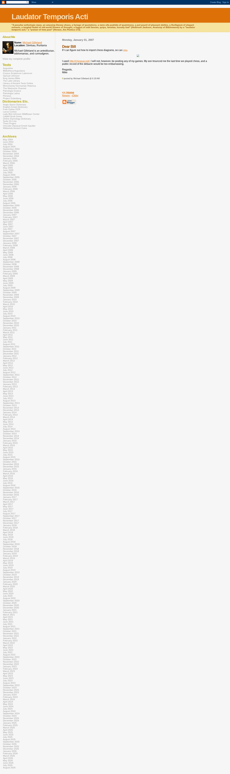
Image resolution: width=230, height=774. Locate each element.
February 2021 (10, 612)
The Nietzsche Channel (14, 88)
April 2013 (8, 391)
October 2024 (10, 716)
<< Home (68, 92)
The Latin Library (11, 81)
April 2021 (8, 617)
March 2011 (9, 332)
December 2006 (11, 212)
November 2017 (11, 521)
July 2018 (8, 539)
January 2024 (10, 695)
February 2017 (10, 499)
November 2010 (11, 323)
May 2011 (8, 337)
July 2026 (8, 765)
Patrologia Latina (11, 93)
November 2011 (11, 351)
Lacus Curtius (10, 112)
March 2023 (9, 671)
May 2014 (8, 422)
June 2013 (8, 396)
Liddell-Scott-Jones (12, 116)
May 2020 (8, 591)
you (125, 50)
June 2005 (8, 170)
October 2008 (10, 264)
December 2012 (11, 382)
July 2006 (8, 201)
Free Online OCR (11, 109)
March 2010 (9, 304)
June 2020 (8, 593)
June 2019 (8, 565)
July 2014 (8, 426)
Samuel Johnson (11, 75)
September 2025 (11, 742)
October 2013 (10, 405)
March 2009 (9, 276)
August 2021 (9, 626)
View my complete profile (16, 59)
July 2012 (8, 370)
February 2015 (10, 443)
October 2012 (10, 377)
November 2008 (11, 266)
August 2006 (9, 203)
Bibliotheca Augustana (14, 70)
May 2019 (8, 563)
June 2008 (8, 255)
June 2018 (8, 537)
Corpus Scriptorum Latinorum (17, 73)
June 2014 (8, 424)
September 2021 (11, 629)
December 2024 (11, 720)
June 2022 (8, 650)
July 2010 (8, 314)
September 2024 (11, 713)
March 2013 (9, 389)
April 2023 (8, 673)
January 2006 (10, 187)
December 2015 (11, 466)
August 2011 (9, 344)
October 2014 (10, 433)
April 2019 (8, 560)
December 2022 (11, 664)
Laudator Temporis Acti (50, 17)
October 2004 (10, 151)
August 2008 (9, 259)
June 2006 (8, 198)
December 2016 (11, 495)
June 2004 (8, 142)
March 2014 (9, 417)
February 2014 (10, 415)
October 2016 (10, 490)
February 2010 (10, 302)
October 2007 (10, 236)
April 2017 (8, 504)
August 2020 (9, 598)
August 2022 (9, 655)
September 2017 (11, 516)
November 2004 (11, 154)
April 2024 (8, 702)
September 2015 (11, 459)
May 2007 (8, 224)
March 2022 (9, 643)
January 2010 (10, 299)
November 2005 (11, 182)
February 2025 (10, 725)
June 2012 (8, 368)
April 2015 (8, 448)
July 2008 (8, 257)
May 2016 (8, 478)
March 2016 (9, 473)
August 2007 (9, 231)
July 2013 (8, 398)
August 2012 (9, 372)
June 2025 (8, 735)
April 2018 (8, 532)
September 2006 (11, 205)
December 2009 (11, 297)
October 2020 (10, 603)
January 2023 (10, 666)
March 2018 (9, 530)
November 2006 (11, 210)
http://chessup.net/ (79, 61)
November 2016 (11, 492)
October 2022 (10, 659)
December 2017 (11, 523)
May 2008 (8, 252)
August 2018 (9, 542)
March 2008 (9, 248)
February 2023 (10, 669)
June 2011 (8, 339)
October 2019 (10, 575)
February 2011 (10, 330)
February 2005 (10, 161)
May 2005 (8, 168)
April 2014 (8, 419)
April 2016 (8, 476)
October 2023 (10, 688)
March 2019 (9, 558)
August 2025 (9, 739)
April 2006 (8, 194)
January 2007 (10, 215)
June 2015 (8, 452)
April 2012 (8, 363)
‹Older (75, 95)
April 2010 (8, 306)
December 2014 (11, 438)
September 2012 (11, 375)
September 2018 (11, 544)
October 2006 (10, 208)
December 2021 (11, 636)
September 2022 (11, 657)
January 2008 (10, 243)
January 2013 (10, 384)
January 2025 (10, 723)
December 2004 (11, 156)
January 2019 (10, 553)
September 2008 (11, 262)
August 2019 (9, 570)
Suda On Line (10, 121)
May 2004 (8, 139)
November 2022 (11, 662)
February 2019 (10, 556)
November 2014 (11, 436)
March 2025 (9, 727)
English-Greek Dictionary (15, 107)
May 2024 (8, 704)
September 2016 (11, 488)
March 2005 (9, 163)
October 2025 (10, 744)
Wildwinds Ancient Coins (15, 128)
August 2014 (9, 429)
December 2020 (11, 608)
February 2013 (10, 386)
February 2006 (10, 189)
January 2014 (10, 412)
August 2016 (9, 485)
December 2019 (11, 579)
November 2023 (11, 690)
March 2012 (9, 361)
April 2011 (8, 335)
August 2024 (9, 711)
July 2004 (8, 144)
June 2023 (8, 678)
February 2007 (10, 217)
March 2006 (9, 191)
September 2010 (11, 318)
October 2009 (10, 292)
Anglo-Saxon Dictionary (14, 104)
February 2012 (10, 358)
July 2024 (8, 709)
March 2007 (9, 219)
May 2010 (8, 309)
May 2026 (8, 760)
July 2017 (8, 511)
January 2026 (10, 751)
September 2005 (11, 177)
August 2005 (9, 175)
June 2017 (8, 509)
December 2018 (11, 551)
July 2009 (8, 285)
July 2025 (8, 737)
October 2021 (10, 631)
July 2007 (8, 229)
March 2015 (9, 445)
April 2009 (8, 278)
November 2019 (11, 577)
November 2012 (11, 379)
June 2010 (8, 311)
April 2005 (8, 165)
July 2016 (8, 483)
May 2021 (8, 619)
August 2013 (9, 401)
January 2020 (10, 582)
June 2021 (8, 622)
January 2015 (10, 441)
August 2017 (9, 513)
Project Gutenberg (12, 98)
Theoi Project (9, 123)
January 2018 (10, 525)
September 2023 (11, 685)
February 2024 (10, 697)
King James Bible (11, 78)
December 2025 (11, 749)
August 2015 (9, 457)
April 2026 (8, 758)
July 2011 (7, 342)
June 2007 (8, 226)
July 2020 (8, 596)
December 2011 (11, 354)
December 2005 (11, 184)
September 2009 (11, 290)
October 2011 (9, 349)
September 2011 (11, 346)
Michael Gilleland (32, 42)
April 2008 (8, 250)
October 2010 (10, 321)
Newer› (66, 95)
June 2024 (8, 706)
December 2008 (11, 269)
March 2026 (9, 756)
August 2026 (9, 767)
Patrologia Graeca (12, 91)
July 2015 (8, 455)
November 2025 (11, 746)
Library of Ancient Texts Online (18, 83)
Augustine (8, 68)
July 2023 (8, 680)
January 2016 (10, 469)
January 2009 (10, 271)
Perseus (7, 96)
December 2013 (11, 410)
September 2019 (11, 572)
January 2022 (10, 638)
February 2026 (10, 753)
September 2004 (11, 149)
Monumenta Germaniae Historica (19, 86)
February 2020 (10, 584)
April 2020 (8, 589)
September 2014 (11, 431)
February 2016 (10, 471)
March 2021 (9, 615)
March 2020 (9, 586)
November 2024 (11, 718)
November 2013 (11, 408)
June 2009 (8, 283)
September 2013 (11, 403)
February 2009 (10, 274)
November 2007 (11, 238)
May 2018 (8, 535)
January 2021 (10, 610)
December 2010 (11, 325)
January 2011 (9, 328)
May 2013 (8, 393)
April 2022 (8, 645)
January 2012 (10, 356)
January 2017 (10, 497)
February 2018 (10, 528)
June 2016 (8, 481)
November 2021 (11, 633)
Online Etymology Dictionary (17, 119)
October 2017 (10, 518)
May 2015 (8, 450)
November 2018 (11, 549)
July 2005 (8, 172)
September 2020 (11, 600)
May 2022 (8, 648)
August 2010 (9, 316)
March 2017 (9, 502)
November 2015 (11, 464)
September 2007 (11, 234)
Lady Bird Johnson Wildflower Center (21, 114)
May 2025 (8, 732)
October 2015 (10, 462)
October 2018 (10, 546)
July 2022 (8, 652)
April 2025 (8, 730)
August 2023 (9, 683)
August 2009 (9, 288)
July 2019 (8, 568)
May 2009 (8, 281)
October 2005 (10, 179)
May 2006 (8, 196)
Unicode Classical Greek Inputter (19, 126)
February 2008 (10, 245)
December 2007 (11, 241)
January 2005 (10, 158)
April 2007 (8, 222)
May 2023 (8, 676)
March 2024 (9, 699)
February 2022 (10, 640)
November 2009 (11, 295)
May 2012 (8, 365)
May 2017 (8, 506)
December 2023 (11, 692)
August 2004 (9, 147)
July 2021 (8, 624)
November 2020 (11, 605)
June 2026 (8, 763)
